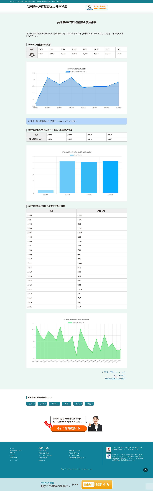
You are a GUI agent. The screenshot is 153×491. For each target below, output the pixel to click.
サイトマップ (13, 460)
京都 (31, 404)
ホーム (12, 448)
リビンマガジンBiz (74, 455)
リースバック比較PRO (45, 455)
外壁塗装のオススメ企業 (114, 379)
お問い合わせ (13, 457)
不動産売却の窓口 (44, 453)
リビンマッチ (42, 450)
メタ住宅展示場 (43, 458)
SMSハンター (42, 460)
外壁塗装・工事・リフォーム (113, 372)
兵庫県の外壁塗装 (47, 1)
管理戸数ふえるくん (74, 450)
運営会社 (12, 453)
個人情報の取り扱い (15, 450)
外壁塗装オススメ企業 (34, 1)
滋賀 (89, 404)
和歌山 (54, 404)
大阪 (66, 404)
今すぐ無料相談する (68, 428)
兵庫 (42, 404)
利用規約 (12, 455)
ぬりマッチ (13, 1)
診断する (96, 484)
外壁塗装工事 (22, 1)
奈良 (78, 404)
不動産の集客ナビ (74, 453)
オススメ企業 (119, 375)
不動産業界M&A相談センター (77, 458)
